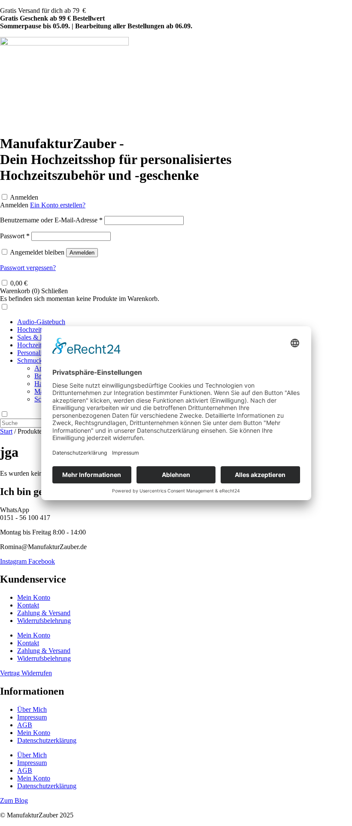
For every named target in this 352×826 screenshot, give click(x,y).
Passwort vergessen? (28, 267)
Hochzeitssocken (40, 345)
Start (6, 431)
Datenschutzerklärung (46, 740)
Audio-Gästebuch (41, 321)
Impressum (32, 717)
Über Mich (32, 709)
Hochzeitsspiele (38, 329)
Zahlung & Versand (43, 612)
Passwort (15, 236)
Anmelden (24, 197)
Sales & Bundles (39, 337)
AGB (24, 725)
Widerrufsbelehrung (44, 620)
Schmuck (29, 360)
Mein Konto (33, 597)
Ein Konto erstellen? (57, 205)
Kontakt (28, 605)
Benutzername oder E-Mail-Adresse (51, 220)
